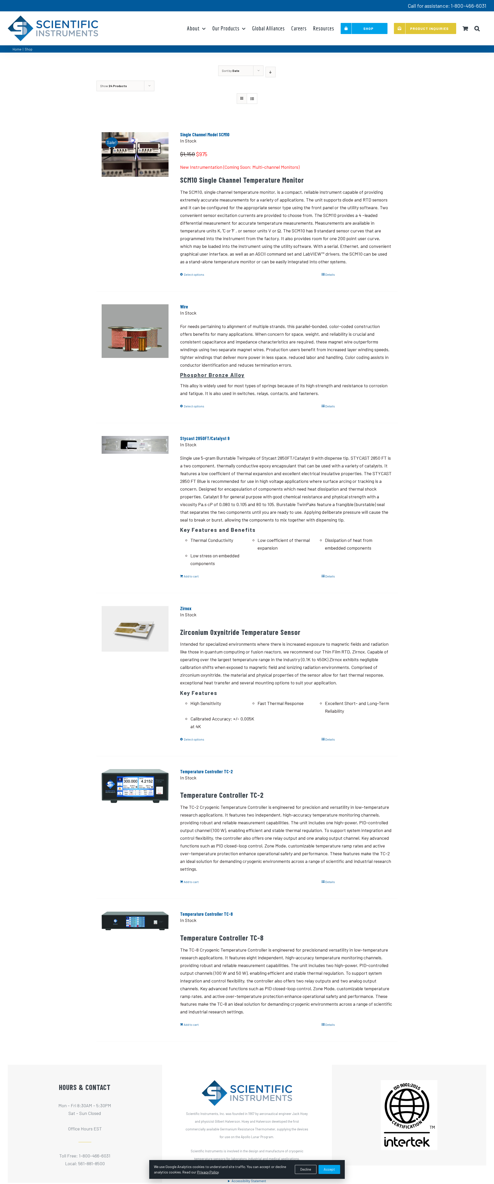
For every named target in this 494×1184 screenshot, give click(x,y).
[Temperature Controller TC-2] (135, 799)
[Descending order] (271, 72)
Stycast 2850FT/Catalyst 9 (205, 438)
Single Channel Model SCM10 (205, 134)
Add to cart (191, 576)
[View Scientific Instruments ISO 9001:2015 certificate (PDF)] (409, 1084)
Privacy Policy (207, 1172)
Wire (184, 306)
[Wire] (135, 334)
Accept (329, 1169)
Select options (194, 274)
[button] (477, 28)
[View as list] (252, 99)
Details (330, 274)
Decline (305, 1169)
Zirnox (185, 608)
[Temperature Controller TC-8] (135, 942)
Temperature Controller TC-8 (206, 914)
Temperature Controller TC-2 (206, 771)
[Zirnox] (135, 636)
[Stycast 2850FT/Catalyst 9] (135, 466)
